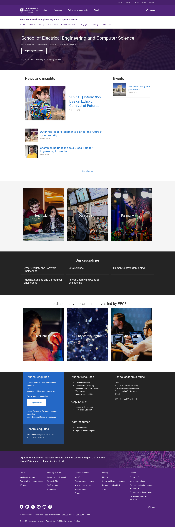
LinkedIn (88, 410)
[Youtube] (39, 507)
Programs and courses (84, 481)
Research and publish (111, 485)
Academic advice (82, 383)
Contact (152, 2)
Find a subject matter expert (31, 481)
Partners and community (78, 10)
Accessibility (50, 521)
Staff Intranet (52, 485)
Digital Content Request (85, 430)
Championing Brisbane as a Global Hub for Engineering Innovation (66, 149)
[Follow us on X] (33, 507)
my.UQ (77, 477)
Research (58, 10)
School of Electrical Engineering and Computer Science (49, 19)
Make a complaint (137, 481)
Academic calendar (83, 485)
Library (105, 477)
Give (144, 2)
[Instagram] (44, 507)
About (96, 10)
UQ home (118, 2)
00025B (72, 514)
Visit (104, 489)
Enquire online (36, 402)
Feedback (77, 521)
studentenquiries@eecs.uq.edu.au (41, 391)
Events (136, 2)
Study (45, 10)
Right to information (64, 521)
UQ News (23, 485)
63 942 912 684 (54, 514)
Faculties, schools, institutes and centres (141, 487)
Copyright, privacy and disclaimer (32, 521)
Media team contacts (28, 477)
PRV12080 (86, 514)
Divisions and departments (141, 492)
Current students (68, 24)
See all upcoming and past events (139, 88)
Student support (81, 489)
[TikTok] (50, 507)
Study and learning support (113, 481)
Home (22, 24)
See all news (87, 171)
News (128, 2)
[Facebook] (21, 507)
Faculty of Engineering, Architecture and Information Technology (87, 388)
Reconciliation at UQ (53, 461)
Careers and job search (56, 477)
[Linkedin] (27, 507)
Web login (151, 507)
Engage (84, 24)
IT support (51, 489)
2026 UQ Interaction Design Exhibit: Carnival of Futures (85, 101)
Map (117, 394)
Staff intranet (81, 428)
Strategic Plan (53, 481)
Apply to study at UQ (84, 394)
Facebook (88, 407)
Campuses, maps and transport (139, 498)
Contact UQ (134, 477)
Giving (95, 24)
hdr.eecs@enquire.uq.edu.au (44, 417)
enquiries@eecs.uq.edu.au (43, 435)
